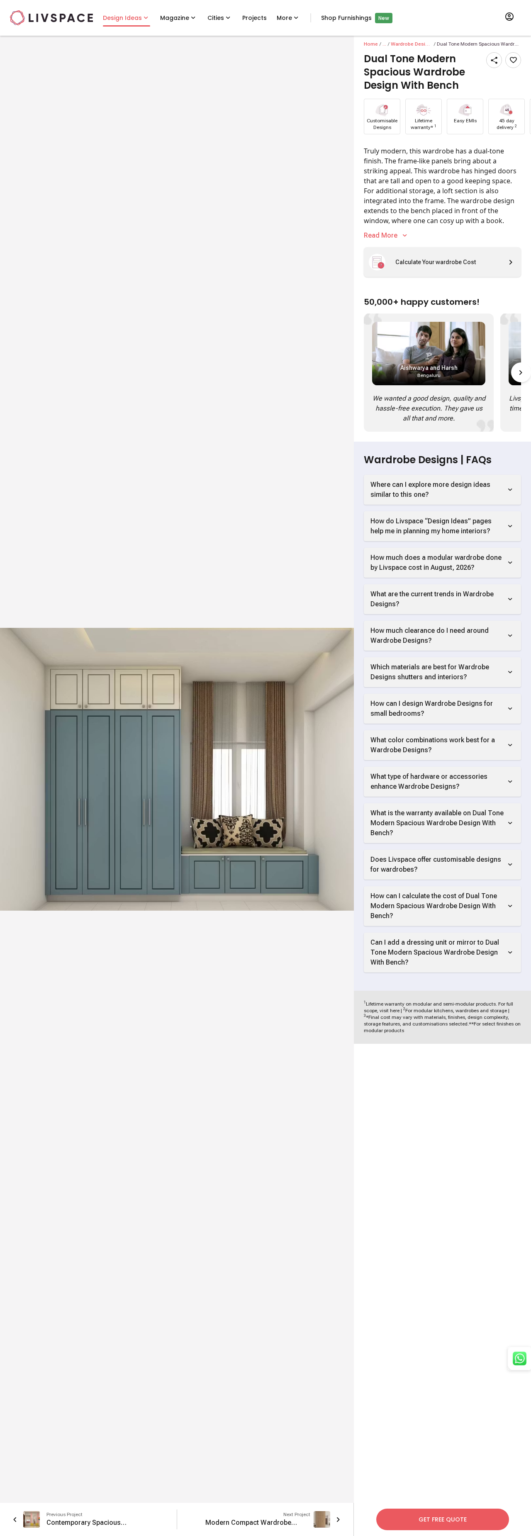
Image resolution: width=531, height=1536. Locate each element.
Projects (254, 18)
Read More (380, 235)
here (394, 1010)
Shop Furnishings (346, 18)
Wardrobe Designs (411, 44)
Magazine (174, 18)
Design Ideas (122, 18)
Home (371, 44)
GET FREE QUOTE (443, 1519)
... (384, 44)
